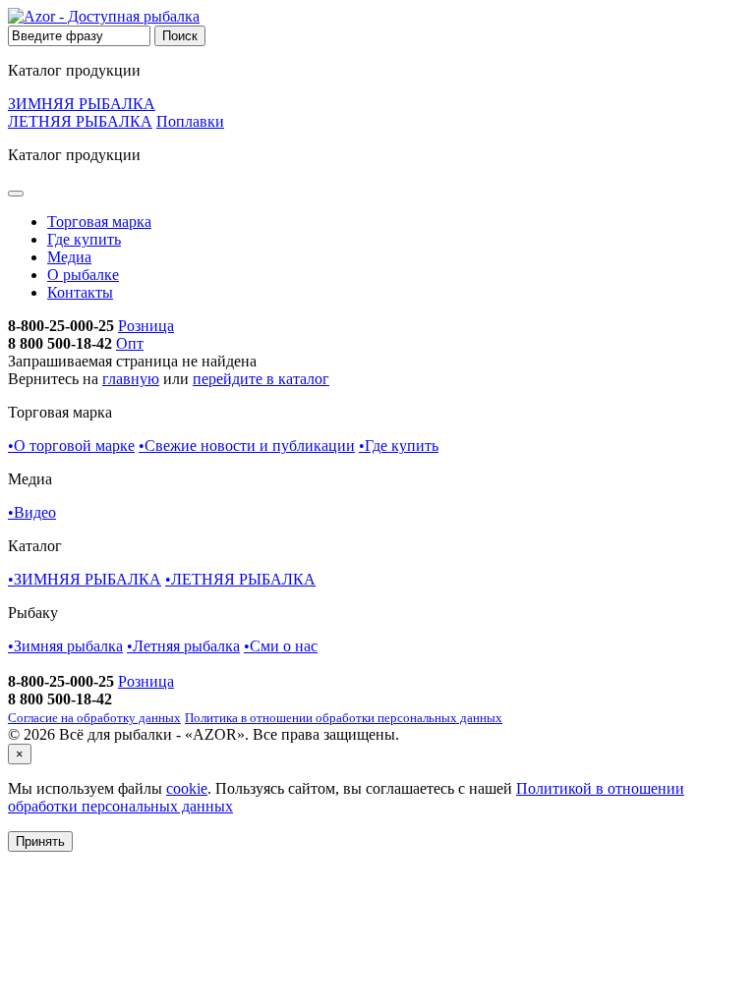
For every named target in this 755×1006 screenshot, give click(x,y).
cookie (186, 788)
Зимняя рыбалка (65, 646)
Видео (32, 512)
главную (130, 378)
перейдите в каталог (261, 378)
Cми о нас (281, 646)
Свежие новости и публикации (247, 445)
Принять (40, 841)
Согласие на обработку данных (94, 717)
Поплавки (190, 121)
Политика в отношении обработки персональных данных (343, 717)
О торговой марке (71, 445)
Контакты (80, 292)
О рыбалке (83, 274)
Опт (130, 343)
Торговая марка (99, 221)
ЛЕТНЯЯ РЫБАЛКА (80, 121)
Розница (146, 325)
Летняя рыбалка (183, 646)
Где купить (84, 239)
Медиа (69, 257)
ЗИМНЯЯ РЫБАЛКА (81, 103)
